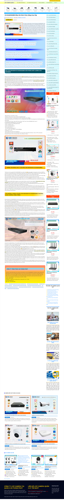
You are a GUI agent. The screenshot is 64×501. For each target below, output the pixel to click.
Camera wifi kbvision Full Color (33, 52)
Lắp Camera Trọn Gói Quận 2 (31, 2)
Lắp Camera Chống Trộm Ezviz (23, 52)
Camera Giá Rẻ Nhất (50, 41)
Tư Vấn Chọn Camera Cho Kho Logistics (52, 39)
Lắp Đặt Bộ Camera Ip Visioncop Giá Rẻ (12, 62)
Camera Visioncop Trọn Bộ (10, 64)
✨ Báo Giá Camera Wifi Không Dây (52, 294)
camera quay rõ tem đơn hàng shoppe (20, 44)
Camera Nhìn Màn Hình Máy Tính (52, 51)
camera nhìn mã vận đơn (10, 44)
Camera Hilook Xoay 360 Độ (51, 75)
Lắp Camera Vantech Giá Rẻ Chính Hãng (19, 285)
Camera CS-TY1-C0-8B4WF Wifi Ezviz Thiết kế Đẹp (52, 106)
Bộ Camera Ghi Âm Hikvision (28, 64)
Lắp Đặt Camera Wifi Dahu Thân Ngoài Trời (52, 71)
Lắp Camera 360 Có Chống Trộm (52, 80)
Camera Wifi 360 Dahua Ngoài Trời (11, 52)
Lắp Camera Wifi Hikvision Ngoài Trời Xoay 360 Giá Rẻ (53, 88)
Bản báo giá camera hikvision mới (11, 46)
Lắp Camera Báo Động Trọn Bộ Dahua (12, 66)
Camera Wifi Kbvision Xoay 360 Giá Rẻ (52, 55)
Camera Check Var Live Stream (20, 42)
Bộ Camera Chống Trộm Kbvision (34, 66)
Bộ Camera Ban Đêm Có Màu (23, 66)
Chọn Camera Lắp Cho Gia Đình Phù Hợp (34, 285)
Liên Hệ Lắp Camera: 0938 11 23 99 (55, 0)
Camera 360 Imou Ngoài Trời (51, 90)
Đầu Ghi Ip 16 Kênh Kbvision (51, 19)
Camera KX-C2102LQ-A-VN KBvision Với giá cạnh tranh (15, 443)
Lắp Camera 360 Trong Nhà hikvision (53, 82)
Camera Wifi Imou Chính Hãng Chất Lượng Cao (13, 54)
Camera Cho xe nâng (50, 35)
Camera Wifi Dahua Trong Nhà (27, 56)
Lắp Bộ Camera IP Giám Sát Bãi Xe (13, 288)
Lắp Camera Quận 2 (9, 2)
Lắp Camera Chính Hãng (21, 2)
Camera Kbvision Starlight (51, 26)
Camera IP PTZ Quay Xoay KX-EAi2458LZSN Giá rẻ (52, 129)
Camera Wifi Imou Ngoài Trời (26, 54)
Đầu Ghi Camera (41, 2)
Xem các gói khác (7, 478)
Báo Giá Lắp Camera (20, 46)
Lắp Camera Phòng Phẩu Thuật (52, 43)
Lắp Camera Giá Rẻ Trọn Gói (23, 62)
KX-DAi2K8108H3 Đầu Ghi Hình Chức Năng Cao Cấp (21, 15)
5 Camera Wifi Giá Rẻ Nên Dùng (31, 42)
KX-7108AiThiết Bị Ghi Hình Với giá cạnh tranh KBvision (15, 415)
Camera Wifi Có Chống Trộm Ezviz (52, 73)
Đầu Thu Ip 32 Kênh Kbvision (51, 15)
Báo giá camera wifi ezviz (31, 44)
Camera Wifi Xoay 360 (50, 67)
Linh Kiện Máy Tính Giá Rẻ (19, 64)
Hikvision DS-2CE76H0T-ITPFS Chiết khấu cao (52, 179)
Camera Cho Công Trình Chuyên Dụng (52, 49)
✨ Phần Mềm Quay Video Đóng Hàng (52, 289)
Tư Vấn (55, 2)
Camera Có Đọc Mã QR (50, 33)
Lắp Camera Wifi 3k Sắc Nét (51, 59)
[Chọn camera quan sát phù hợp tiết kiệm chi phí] (59, 9)
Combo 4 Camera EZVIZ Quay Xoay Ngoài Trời (10, 467)
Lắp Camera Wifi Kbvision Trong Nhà (52, 28)
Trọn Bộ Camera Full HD (38, 64)
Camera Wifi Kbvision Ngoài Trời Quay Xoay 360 (13, 56)
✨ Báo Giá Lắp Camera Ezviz (51, 290)
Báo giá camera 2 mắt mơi (10, 42)
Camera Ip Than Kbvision (51, 31)
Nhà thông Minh (49, 2)
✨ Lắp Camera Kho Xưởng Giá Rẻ (52, 302)
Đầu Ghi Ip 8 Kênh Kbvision (51, 17)
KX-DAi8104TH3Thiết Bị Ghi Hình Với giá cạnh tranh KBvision (43, 443)
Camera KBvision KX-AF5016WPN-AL (51, 154)
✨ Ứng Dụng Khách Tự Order (51, 293)
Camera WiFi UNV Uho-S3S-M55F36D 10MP (36, 467)
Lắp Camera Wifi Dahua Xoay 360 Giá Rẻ (53, 65)
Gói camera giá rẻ (9, 452)
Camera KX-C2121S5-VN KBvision (38, 415)
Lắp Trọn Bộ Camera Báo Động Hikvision (35, 62)
